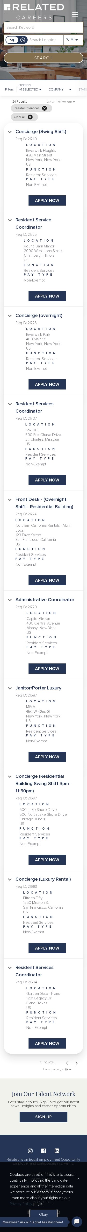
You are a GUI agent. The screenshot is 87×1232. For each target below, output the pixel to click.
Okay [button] (43, 1214)
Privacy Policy (21, 1203)
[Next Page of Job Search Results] (76, 1063)
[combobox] (41, 27)
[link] (43, 167)
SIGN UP (43, 1116)
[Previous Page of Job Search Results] (67, 1063)
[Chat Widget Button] (77, 1221)
